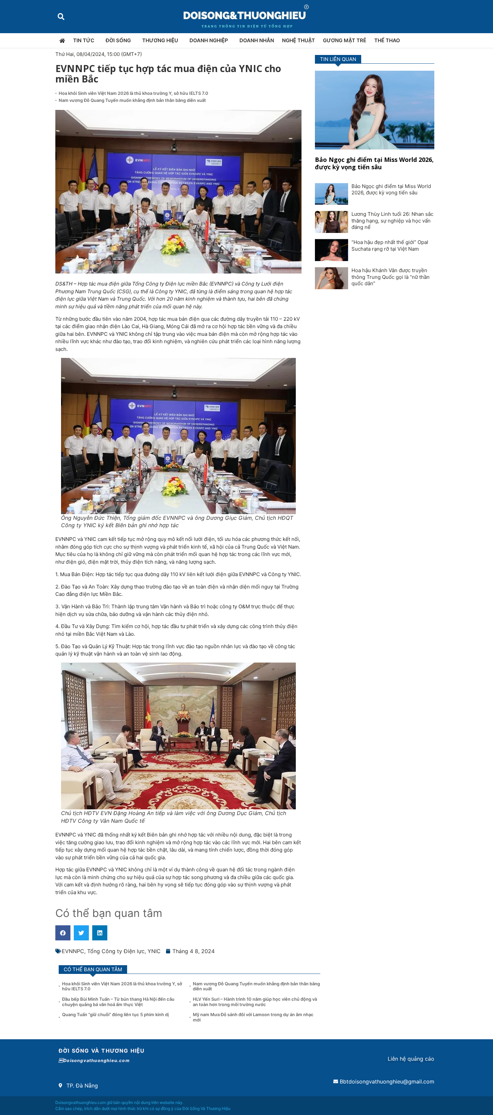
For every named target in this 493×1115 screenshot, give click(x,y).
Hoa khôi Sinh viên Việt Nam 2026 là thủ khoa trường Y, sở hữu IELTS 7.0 (133, 93)
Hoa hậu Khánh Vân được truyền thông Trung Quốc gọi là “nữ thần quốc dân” (390, 277)
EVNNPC (73, 951)
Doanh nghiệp (208, 40)
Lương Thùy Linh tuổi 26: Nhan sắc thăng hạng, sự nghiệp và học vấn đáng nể (392, 220)
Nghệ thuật (298, 40)
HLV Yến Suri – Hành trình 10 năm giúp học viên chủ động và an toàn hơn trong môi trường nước (255, 1001)
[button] (60, 16)
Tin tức (83, 40)
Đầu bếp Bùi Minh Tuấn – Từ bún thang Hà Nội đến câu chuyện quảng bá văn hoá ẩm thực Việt (118, 1001)
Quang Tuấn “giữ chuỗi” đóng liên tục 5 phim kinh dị (115, 1014)
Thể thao (387, 40)
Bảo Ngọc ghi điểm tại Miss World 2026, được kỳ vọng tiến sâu (374, 163)
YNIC (154, 951)
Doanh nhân (256, 40)
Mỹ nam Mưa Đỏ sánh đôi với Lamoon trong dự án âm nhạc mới (253, 1017)
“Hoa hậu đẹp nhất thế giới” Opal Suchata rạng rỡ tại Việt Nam (389, 245)
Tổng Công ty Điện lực (116, 951)
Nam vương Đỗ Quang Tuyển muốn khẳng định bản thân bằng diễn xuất (132, 100)
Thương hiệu (160, 40)
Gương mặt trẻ (344, 40)
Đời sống (118, 40)
